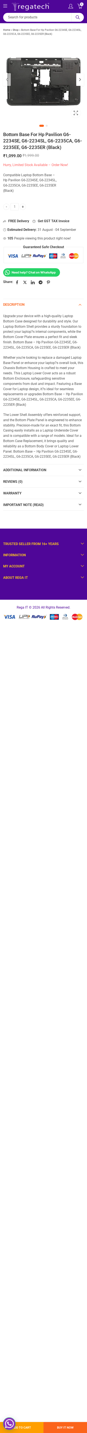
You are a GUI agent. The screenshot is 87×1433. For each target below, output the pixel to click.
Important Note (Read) (23, 505)
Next (80, 79)
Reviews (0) (13, 482)
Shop (16, 29)
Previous (7, 79)
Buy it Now (65, 1427)
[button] (9, 1423)
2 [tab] (47, 126)
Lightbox (76, 113)
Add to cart (21, 1427)
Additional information (24, 470)
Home (6, 29)
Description (13, 305)
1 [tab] (41, 126)
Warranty (12, 493)
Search (78, 17)
